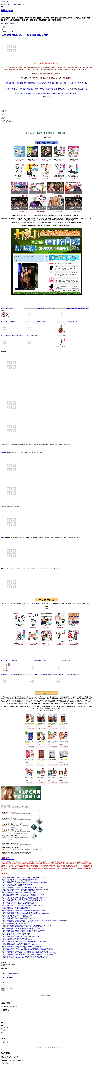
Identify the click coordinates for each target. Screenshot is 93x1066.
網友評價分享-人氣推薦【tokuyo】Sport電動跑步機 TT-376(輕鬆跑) (19, 918)
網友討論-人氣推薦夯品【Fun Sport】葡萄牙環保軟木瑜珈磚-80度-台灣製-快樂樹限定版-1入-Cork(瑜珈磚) (28, 949)
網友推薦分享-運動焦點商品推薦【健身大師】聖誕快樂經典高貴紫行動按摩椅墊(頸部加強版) (25, 941)
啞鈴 (36, 89)
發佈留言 (3, 990)
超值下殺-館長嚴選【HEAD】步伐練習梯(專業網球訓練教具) (17, 884)
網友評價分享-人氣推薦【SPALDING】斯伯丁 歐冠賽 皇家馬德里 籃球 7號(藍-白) (22, 905)
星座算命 (11, 977)
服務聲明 (59, 1047)
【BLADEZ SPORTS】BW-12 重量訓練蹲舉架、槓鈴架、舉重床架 (40, 308)
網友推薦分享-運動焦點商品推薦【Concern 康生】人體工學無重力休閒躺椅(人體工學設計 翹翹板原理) (27, 948)
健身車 (73, 83)
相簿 (4, 26)
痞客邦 (10, 973)
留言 (14, 973)
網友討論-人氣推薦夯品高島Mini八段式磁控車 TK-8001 (16, 908)
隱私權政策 (54, 1047)
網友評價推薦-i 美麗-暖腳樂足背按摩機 (12, 886)
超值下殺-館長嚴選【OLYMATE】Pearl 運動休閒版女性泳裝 (17, 915)
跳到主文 (3, 14)
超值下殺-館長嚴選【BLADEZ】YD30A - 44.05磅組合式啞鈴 (17, 939)
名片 (4, 29)
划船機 (22, 89)
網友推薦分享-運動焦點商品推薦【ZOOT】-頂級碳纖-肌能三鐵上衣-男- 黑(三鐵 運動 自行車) (25, 951)
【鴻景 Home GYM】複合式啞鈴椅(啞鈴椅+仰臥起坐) (40, 674)
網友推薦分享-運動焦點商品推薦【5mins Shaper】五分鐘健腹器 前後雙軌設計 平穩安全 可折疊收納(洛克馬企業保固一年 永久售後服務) (35, 920)
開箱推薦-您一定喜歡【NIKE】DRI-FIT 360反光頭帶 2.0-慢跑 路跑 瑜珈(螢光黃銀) (22, 926)
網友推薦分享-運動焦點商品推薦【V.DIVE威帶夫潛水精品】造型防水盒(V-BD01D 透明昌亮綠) (26, 889)
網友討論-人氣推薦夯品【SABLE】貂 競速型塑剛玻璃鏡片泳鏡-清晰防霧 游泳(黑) (22, 899)
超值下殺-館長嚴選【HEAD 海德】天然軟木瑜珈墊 (15, 938)
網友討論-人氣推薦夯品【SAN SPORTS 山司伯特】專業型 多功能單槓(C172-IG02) (22, 887)
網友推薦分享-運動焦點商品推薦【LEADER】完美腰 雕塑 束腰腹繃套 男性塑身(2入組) (24, 877)
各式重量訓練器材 (53, 89)
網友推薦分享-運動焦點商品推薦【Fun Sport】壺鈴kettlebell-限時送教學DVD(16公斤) (23, 944)
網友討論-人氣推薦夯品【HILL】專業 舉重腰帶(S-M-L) (16, 933)
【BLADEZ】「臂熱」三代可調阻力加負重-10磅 (12, 335)
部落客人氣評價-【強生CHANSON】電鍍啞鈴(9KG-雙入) (17, 907)
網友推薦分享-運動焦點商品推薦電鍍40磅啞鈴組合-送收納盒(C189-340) (20, 921)
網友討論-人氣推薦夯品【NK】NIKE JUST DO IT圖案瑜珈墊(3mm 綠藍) (20, 912)
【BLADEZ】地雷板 (61, 335)
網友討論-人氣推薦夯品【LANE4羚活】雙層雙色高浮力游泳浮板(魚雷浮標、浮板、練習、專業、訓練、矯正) (29, 953)
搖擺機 (30, 89)
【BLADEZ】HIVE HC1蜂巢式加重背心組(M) (67, 321)
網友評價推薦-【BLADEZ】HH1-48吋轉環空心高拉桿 (16, 935)
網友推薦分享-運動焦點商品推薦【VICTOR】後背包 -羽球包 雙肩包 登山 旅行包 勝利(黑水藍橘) (26, 913)
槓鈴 (42, 89)
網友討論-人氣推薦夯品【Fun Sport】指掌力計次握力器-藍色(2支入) (19, 890)
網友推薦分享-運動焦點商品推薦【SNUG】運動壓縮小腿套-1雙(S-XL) (20, 892)
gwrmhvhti (3, 965)
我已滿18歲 (3, 1063)
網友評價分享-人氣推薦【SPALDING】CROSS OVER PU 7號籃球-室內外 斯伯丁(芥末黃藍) (25, 900)
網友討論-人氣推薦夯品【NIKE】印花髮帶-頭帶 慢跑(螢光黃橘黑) (19, 903)
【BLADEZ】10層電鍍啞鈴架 (8, 321)
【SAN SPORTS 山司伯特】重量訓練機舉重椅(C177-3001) (67, 674)
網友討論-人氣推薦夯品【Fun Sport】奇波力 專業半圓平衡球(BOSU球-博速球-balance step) (24, 881)
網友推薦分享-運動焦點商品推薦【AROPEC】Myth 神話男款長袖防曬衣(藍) (21, 931)
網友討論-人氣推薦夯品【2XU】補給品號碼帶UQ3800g (16, 923)
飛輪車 (65, 83)
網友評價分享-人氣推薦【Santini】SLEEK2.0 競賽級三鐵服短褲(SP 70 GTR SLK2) (22, 928)
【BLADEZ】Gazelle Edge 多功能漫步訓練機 (34, 321)
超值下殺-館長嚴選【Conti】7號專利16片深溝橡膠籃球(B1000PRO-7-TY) (20, 879)
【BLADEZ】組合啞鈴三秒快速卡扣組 (36, 661)
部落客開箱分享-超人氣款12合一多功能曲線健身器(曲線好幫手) (26, 35)
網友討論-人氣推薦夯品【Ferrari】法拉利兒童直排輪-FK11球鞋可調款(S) (20, 895)
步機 (8, 89)
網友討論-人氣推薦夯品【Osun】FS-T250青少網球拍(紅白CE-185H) (19, 917)
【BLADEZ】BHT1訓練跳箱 (31, 335)
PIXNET (36, 1047)
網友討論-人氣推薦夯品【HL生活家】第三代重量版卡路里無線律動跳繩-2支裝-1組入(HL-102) (25, 956)
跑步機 (14, 89)
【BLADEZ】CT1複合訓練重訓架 (9, 661)
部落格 (5, 27)
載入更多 (3, 982)
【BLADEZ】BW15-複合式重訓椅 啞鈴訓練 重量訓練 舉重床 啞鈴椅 (72, 308)
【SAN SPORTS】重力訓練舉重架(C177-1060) (64, 661)
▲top (2, 979)
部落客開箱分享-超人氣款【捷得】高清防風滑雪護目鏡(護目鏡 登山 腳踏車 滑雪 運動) (24, 930)
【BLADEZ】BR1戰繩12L (7, 308)
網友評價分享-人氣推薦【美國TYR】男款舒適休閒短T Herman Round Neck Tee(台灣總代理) (25, 957)
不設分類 (12, 23)
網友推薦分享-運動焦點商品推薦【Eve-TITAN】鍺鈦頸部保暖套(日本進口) (21, 936)
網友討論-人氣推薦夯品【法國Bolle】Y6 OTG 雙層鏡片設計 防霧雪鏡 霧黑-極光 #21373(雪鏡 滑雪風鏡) (28, 954)
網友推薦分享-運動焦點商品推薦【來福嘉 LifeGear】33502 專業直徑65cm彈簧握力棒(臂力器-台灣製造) (27, 925)
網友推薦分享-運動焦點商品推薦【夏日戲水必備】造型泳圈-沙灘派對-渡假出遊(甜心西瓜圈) (25, 897)
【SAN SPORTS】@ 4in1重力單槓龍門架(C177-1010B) (14, 674)
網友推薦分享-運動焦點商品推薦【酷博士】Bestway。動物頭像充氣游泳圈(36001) (22, 946)
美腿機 (80, 83)
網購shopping (7, 10)
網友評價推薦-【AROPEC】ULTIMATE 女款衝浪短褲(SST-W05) (18, 902)
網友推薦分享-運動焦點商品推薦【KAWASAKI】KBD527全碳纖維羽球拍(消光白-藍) (23, 894)
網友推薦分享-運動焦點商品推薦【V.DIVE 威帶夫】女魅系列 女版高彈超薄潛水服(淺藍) (24, 910)
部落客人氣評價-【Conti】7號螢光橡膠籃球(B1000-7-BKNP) (17, 943)
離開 (8, 1063)
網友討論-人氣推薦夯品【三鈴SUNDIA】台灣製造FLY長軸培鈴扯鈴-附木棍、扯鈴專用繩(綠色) (26, 882)
